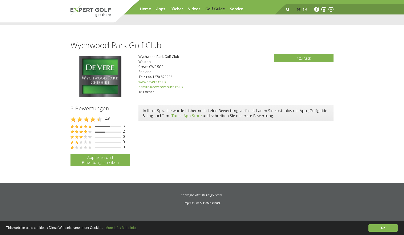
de (299, 9)
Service (236, 8)
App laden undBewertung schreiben (100, 160)
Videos (194, 8)
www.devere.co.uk (152, 82)
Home (145, 8)
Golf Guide (215, 8)
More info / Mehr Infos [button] (121, 228)
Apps (160, 8)
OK (383, 228)
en (305, 9)
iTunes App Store (186, 115)
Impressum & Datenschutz (202, 203)
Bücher (176, 8)
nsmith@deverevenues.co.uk (160, 87)
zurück (304, 58)
